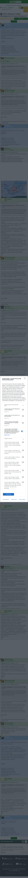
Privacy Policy (22, 499)
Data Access (14, 499)
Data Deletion (6, 499)
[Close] (25, 378)
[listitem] (14, 405)
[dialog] (14, 439)
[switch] (22, 409)
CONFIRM (8, 494)
